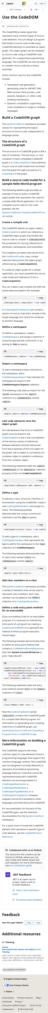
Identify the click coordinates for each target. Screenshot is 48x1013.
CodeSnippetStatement (14, 787)
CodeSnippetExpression (14, 784)
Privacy (18, 1001)
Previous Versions (25, 998)
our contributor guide (20, 865)
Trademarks (7, 1009)
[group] (24, 303)
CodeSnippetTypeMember (15, 791)
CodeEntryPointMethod (14, 627)
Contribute (7, 1001)
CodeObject (8, 173)
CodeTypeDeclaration (18, 506)
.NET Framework (16, 9)
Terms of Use (35, 1005)
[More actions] (43, 9)
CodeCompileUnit (21, 162)
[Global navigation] (2, 3)
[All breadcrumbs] (4, 9)
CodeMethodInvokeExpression (28, 648)
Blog (38, 998)
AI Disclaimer (8, 998)
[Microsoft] (24, 3)
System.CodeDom (15, 124)
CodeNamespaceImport (14, 377)
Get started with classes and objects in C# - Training (22, 950)
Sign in (43, 3)
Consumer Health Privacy (13, 1005)
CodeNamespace (10, 336)
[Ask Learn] (31, 9)
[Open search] (36, 3)
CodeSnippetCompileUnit (16, 309)
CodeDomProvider (15, 256)
